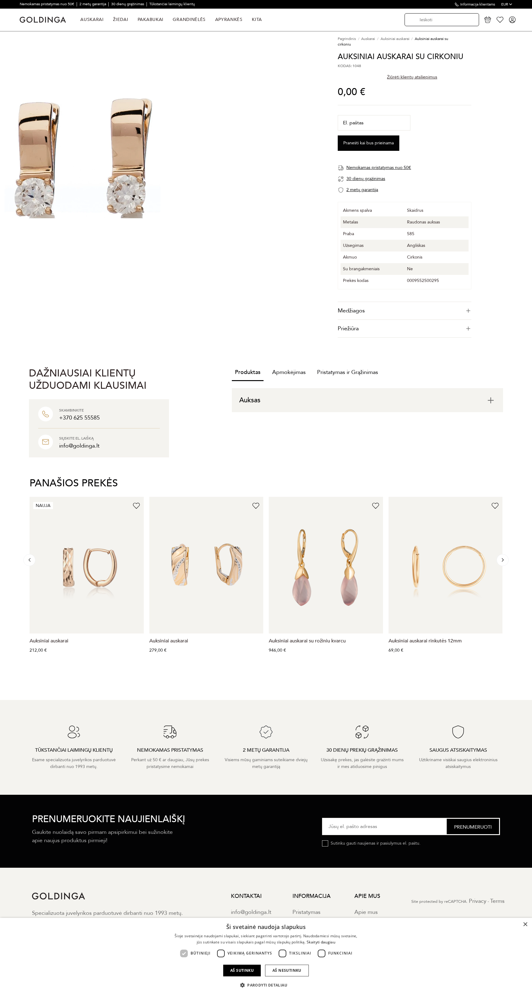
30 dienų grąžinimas (128, 4)
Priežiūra (348, 328)
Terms (497, 901)
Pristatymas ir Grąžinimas (347, 372)
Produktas (247, 372)
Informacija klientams (477, 4)
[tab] (404, 311)
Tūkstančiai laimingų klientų (172, 4)
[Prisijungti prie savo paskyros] (512, 19)
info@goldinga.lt (251, 912)
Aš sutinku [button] (242, 970)
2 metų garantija (93, 4)
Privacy (477, 901)
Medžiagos (351, 311)
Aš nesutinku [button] (286, 970)
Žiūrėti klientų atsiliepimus (412, 77)
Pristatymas (306, 912)
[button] (266, 985)
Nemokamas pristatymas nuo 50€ (47, 4)
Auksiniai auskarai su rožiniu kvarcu (307, 640)
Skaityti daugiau (321, 942)
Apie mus (366, 912)
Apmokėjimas (289, 372)
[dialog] (266, 957)
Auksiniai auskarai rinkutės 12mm (425, 640)
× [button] (525, 924)
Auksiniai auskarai (49, 640)
